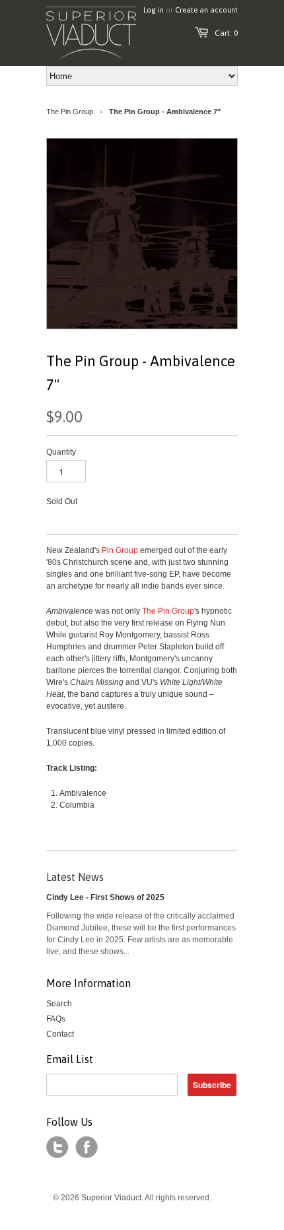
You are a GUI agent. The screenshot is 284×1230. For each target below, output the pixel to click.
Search (59, 1003)
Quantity (61, 452)
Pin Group (120, 550)
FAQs (55, 1018)
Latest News (75, 877)
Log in (153, 10)
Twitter (57, 1147)
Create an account (206, 10)
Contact (60, 1034)
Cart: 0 (226, 33)
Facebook (86, 1147)
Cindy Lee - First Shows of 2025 (105, 897)
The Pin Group (69, 111)
